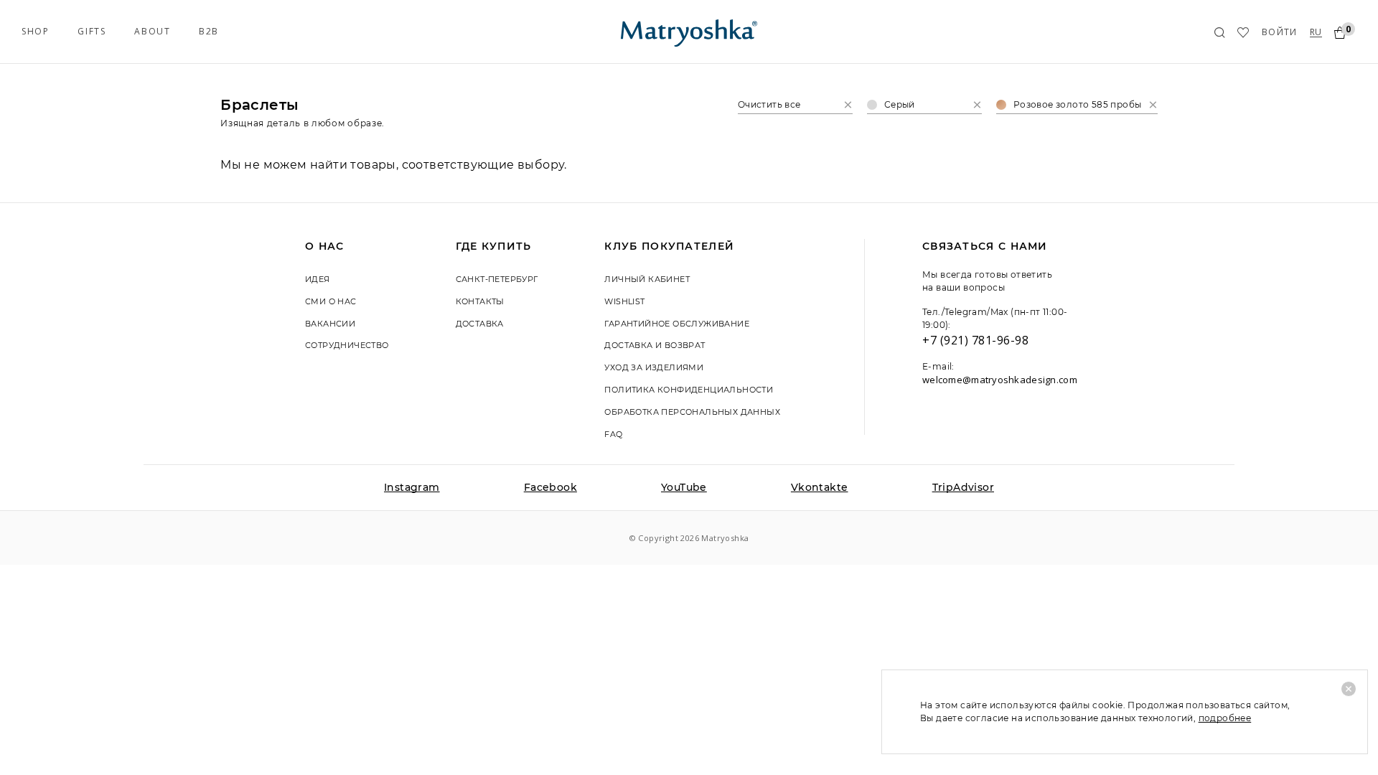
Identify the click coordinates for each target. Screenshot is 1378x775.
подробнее (1225, 718)
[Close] (1348, 689)
